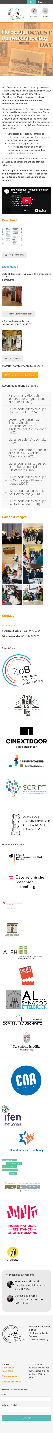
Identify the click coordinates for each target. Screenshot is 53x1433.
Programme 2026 (16, 255)
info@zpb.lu (7, 1371)
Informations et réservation (20, 314)
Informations (14, 358)
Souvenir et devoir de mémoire (22, 375)
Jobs (31, 2)
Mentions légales (10, 1376)
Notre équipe (8, 1367)
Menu (45, 16)
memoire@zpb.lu (10, 625)
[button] (43, 2)
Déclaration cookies (11, 1381)
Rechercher (34, 16)
